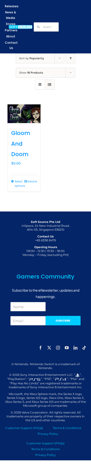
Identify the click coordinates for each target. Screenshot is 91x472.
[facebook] (40, 348)
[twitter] (49, 348)
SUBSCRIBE (63, 320)
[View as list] (49, 84)
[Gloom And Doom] (24, 113)
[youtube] (67, 348)
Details (32, 181)
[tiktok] (84, 348)
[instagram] (58, 348)
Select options (19, 183)
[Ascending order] (70, 58)
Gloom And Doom (20, 143)
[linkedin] (75, 348)
